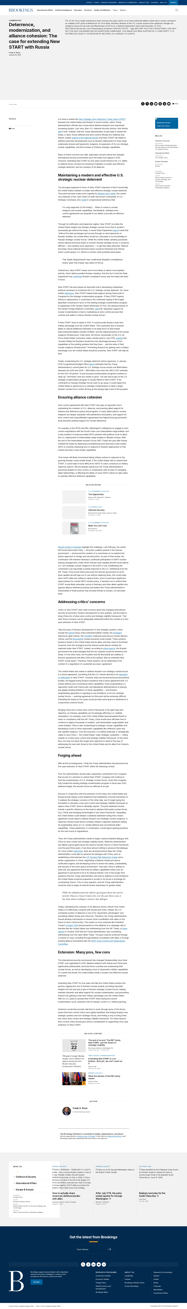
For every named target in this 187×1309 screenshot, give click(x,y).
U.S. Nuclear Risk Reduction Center (102, 857)
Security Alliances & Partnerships (166, 147)
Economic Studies (102, 1279)
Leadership (129, 1276)
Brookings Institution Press (134, 1283)
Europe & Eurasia (161, 161)
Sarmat (71, 633)
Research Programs (109, 2)
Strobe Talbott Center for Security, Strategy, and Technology (163, 179)
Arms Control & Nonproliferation (166, 145)
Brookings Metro (102, 1292)
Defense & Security (162, 141)
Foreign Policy (160, 173)
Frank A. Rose (14, 53)
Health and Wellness (102, 10)
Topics (115, 10)
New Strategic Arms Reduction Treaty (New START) (102, 119)
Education (78, 10)
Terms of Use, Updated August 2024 (48, 1306)
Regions (123, 10)
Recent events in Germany (69, 547)
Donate (173, 2)
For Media (154, 2)
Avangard (117, 633)
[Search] (177, 10)
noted (83, 200)
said (60, 131)
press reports (109, 648)
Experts (89, 2)
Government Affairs (161, 1293)
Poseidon (88, 636)
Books (156, 1283)
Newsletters (144, 2)
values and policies (114, 1136)
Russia (157, 166)
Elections (88, 10)
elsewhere (69, 293)
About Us (163, 2)
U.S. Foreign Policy (161, 157)
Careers (128, 1279)
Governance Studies (103, 1276)
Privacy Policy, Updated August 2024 (21, 1306)
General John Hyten (106, 193)
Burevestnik (78, 639)
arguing (119, 338)
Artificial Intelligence (63, 10)
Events (97, 2)
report (116, 230)
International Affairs (45, 10)
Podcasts (157, 1286)
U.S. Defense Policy (161, 149)
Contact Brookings (131, 1286)
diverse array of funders (86, 1136)
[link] (26, 1176)
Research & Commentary (127, 2)
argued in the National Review (85, 138)
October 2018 (72, 925)
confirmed (77, 276)
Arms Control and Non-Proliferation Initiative (163, 187)
